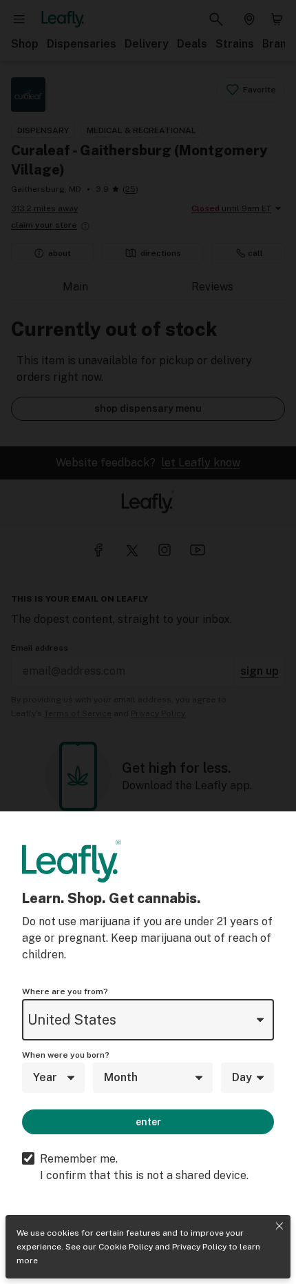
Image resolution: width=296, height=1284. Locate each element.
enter (148, 1121)
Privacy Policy (199, 1247)
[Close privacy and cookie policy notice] (279, 1226)
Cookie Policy (125, 1247)
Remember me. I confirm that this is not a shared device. (144, 1167)
